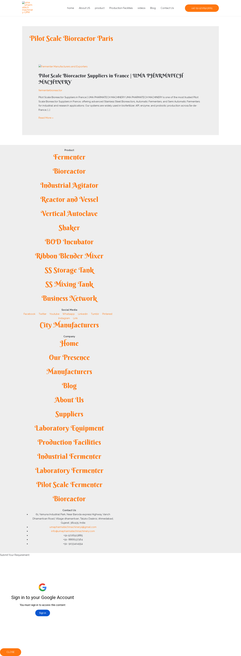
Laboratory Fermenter (69, 470)
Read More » (46, 117)
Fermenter (69, 157)
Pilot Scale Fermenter (69, 484)
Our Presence (69, 357)
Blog (153, 8)
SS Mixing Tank (69, 284)
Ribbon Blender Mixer (69, 256)
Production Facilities (121, 8)
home (70, 8)
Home (69, 343)
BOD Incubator (69, 241)
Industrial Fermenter (69, 456)
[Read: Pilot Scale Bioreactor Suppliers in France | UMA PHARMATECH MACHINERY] (63, 66)
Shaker (69, 227)
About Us (69, 399)
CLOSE (11, 652)
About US (84, 8)
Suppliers (69, 414)
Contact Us (167, 8)
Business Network (69, 298)
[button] (202, 8)
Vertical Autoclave (69, 213)
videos (141, 8)
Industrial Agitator (69, 185)
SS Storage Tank (69, 270)
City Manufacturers (69, 325)
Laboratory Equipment (69, 428)
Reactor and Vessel (69, 199)
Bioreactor (69, 171)
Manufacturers (69, 371)
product (99, 8)
